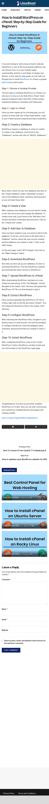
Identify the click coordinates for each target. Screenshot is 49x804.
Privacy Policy (8, 793)
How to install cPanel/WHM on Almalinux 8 (19, 418)
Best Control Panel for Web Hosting (18, 497)
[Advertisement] (24, 59)
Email (5, 619)
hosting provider (16, 96)
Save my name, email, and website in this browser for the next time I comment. (25, 642)
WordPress (24, 79)
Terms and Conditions (26, 793)
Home (4, 10)
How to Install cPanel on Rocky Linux (18, 554)
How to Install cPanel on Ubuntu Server (19, 526)
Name (5, 609)
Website (5, 630)
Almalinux (15, 10)
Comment (6, 579)
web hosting (7, 82)
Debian (38, 10)
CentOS (27, 10)
